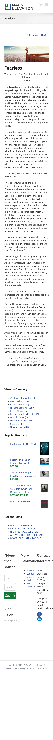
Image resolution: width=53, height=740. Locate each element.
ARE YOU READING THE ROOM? (27, 534)
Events (30, 573)
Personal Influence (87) (22, 420)
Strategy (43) (17, 423)
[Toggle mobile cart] (41, 4)
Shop (29, 576)
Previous (33, 34)
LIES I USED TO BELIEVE (22, 528)
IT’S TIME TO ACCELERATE (24, 531)
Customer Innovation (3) (23, 397)
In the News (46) (19, 410)
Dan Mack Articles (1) (21, 401)
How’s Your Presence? (21, 525)
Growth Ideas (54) (19, 404)
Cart (29, 579)
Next (43, 34)
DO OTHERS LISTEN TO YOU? (25, 538)
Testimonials (33, 570)
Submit (10, 595)
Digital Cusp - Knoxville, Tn (34, 668)
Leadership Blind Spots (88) (24, 414)
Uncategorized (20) (20, 426)
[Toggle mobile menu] (47, 4)
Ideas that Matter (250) (22, 407)
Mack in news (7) (19, 417)
